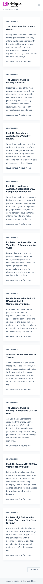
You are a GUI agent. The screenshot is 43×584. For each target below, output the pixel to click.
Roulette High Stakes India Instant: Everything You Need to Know (21, 520)
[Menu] (39, 5)
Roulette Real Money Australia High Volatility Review (18, 136)
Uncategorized (12, 21)
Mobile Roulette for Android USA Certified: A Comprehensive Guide (20, 301)
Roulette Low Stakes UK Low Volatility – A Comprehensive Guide (21, 245)
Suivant (33, 570)
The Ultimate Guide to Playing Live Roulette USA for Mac (21, 411)
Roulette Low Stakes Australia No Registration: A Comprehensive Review (20, 189)
